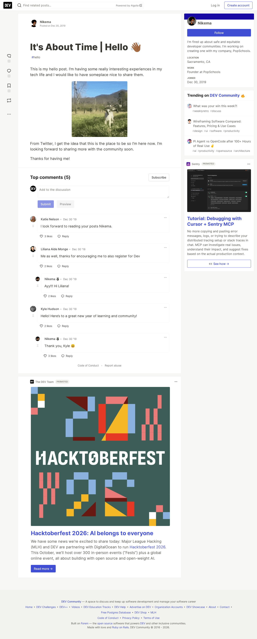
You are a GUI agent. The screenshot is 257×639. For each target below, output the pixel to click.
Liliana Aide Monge (54, 249)
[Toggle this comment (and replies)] (33, 226)
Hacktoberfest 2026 (147, 547)
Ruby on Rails (120, 627)
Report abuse (113, 365)
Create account (238, 5)
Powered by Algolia (127, 5)
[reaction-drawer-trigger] (9, 58)
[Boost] (9, 100)
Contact (225, 607)
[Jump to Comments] (9, 73)
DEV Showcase (195, 607)
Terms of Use (151, 617)
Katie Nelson (50, 219)
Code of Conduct (88, 365)
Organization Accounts (169, 607)
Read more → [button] (43, 569)
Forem (84, 623)
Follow (219, 33)
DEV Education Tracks (97, 607)
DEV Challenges (46, 607)
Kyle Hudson (50, 309)
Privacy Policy (131, 617)
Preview (65, 204)
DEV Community (225, 95)
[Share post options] (9, 114)
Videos (75, 607)
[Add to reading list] (9, 87)
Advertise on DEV (140, 607)
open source (105, 623)
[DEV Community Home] (7, 5)
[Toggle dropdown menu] (165, 218)
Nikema (45, 22)
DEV (142, 623)
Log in (215, 5)
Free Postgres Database (116, 612)
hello (36, 57)
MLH (153, 612)
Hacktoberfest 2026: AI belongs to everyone (92, 533)
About (212, 607)
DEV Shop (141, 612)
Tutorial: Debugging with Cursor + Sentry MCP (214, 221)
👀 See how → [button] (219, 264)
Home (29, 607)
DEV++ (63, 607)
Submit (46, 204)
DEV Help (120, 607)
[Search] (19, 5)
